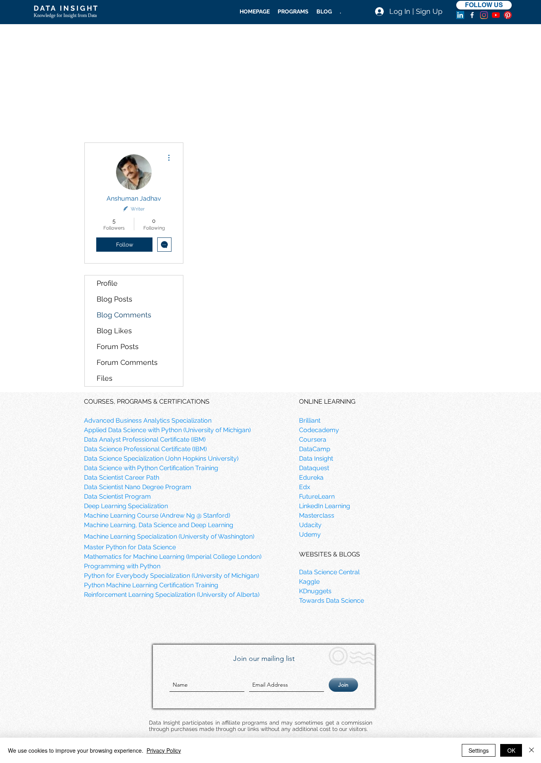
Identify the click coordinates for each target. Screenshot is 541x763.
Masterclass (316, 515)
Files (104, 378)
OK (511, 750)
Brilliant (309, 420)
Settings (479, 750)
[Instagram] (484, 15)
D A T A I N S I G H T (65, 8)
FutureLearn (317, 496)
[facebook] (472, 15)
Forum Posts (118, 346)
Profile (107, 283)
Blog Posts (114, 299)
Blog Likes (114, 330)
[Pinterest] (508, 15)
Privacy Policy (164, 750)
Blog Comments (124, 315)
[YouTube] (496, 15)
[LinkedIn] (460, 15)
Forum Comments (127, 362)
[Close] (531, 750)
